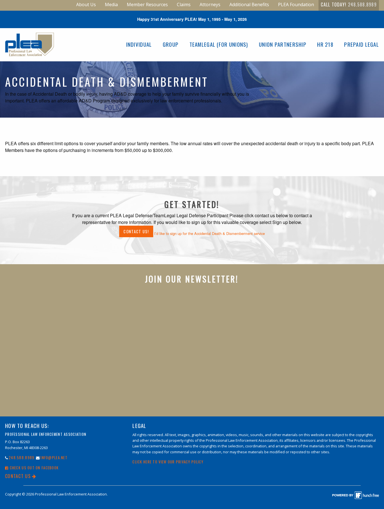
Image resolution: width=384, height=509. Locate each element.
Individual (139, 44)
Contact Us (18, 476)
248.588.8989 (362, 4)
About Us (86, 4)
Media (111, 4)
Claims (184, 4)
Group (171, 44)
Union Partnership (282, 44)
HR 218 (325, 44)
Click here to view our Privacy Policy (167, 462)
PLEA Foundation (296, 4)
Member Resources (147, 4)
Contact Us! (136, 231)
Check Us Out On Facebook (33, 467)
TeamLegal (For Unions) (218, 44)
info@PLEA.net (53, 457)
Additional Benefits (249, 4)
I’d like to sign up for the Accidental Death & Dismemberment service (209, 233)
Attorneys (210, 4)
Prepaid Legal (361, 44)
